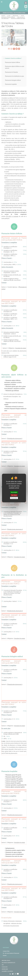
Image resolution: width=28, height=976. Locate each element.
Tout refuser (14, 495)
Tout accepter (14, 492)
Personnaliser (14, 498)
